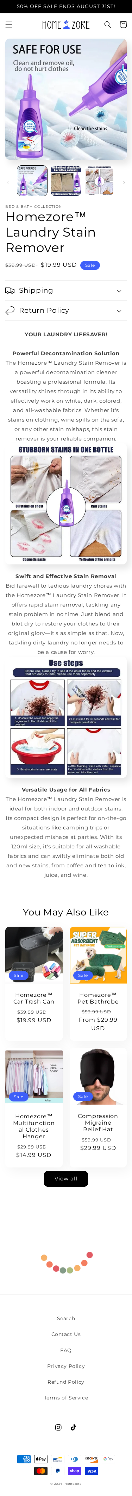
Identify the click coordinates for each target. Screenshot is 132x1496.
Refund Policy (66, 1382)
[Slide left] (7, 182)
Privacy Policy (66, 1366)
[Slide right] (124, 182)
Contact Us (66, 1334)
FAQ (66, 1350)
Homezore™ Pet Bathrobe (98, 998)
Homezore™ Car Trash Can (34, 998)
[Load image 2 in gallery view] (66, 181)
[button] (9, 24)
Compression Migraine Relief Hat (98, 1123)
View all (66, 1178)
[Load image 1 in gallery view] (32, 181)
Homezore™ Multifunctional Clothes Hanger (34, 1126)
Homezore (73, 1483)
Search (66, 1318)
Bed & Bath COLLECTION (33, 206)
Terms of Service (66, 1398)
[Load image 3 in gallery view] (99, 181)
